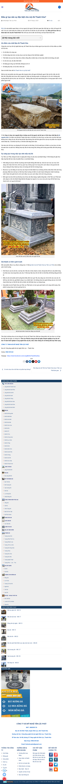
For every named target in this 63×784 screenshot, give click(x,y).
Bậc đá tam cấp (8, 511)
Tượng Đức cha (8, 553)
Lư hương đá (8, 493)
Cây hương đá (8, 487)
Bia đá (6, 472)
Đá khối (6, 571)
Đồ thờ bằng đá (9, 478)
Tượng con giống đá (10, 574)
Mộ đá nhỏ (41, 759)
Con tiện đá (7, 523)
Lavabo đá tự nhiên (9, 601)
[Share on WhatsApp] (24, 361)
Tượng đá (7, 533)
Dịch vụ (5, 762)
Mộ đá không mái (9, 413)
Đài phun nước (8, 514)
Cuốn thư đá (8, 526)
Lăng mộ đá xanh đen (10, 404)
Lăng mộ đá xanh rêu (10, 389)
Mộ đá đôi (7, 428)
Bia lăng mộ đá (8, 475)
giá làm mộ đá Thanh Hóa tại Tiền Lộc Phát (42, 265)
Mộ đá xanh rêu (8, 451)
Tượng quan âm (8, 536)
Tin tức (50, 20)
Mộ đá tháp (7, 443)
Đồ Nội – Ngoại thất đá (11, 595)
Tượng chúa (7, 550)
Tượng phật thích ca (9, 539)
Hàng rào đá (8, 517)
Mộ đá (3, 28)
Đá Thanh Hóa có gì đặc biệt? (22, 70)
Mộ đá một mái (8, 416)
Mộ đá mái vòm (8, 449)
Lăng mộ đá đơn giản (10, 401)
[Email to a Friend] (33, 361)
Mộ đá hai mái (8, 419)
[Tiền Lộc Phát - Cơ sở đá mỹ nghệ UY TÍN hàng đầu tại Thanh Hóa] (31, 7)
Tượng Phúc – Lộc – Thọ (10, 562)
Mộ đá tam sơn (8, 425)
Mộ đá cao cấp (8, 460)
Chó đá (6, 589)
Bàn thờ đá (7, 481)
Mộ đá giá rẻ (8, 457)
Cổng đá (7, 502)
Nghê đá (7, 586)
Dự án (4, 765)
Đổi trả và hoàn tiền (24, 763)
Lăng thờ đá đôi (8, 469)
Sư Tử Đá (7, 580)
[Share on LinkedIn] (39, 361)
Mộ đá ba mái (8, 422)
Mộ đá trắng (7, 454)
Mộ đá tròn (7, 434)
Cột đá (6, 505)
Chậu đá (6, 604)
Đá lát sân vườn (9, 529)
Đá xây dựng (8, 565)
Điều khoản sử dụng (24, 766)
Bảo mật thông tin (24, 775)
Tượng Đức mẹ (8, 556)
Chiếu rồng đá (8, 496)
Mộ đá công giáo (9, 437)
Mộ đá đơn (7, 446)
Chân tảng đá (8, 508)
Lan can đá (8, 520)
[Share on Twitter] (30, 361)
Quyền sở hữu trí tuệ (24, 772)
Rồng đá (7, 577)
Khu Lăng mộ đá (9, 383)
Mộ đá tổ (7, 431)
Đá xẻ (6, 568)
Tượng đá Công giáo (9, 547)
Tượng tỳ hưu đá (9, 583)
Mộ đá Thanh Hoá (9, 463)
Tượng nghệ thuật (9, 559)
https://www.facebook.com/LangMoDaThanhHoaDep (23, 356)
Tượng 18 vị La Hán (9, 545)
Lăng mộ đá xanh (9, 395)
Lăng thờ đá (8, 466)
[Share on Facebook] (27, 361)
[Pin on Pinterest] (36, 361)
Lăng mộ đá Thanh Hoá (10, 386)
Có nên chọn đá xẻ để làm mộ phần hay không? (17, 369)
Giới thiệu (5, 753)
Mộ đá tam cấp (39, 755)
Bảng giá (5, 756)
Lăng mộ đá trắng (9, 398)
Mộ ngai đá (36, 753)
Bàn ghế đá (7, 598)
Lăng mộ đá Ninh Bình (10, 407)
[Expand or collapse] (40, 37)
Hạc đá (6, 592)
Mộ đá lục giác (8, 440)
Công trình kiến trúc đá (11, 499)
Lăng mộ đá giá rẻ (9, 392)
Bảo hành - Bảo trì (24, 769)
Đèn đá (6, 490)
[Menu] (2, 7)
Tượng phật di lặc (9, 542)
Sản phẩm (6, 759)
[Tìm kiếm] (59, 7)
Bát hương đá (8, 484)
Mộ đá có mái (37, 757)
